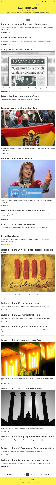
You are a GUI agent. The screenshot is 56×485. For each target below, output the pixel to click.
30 (41, 474)
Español (38, 482)
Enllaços (23, 482)
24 (24, 474)
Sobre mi (17, 482)
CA (36, 4)
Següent (46, 474)
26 (31, 474)
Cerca (53, 1)
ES (38, 4)
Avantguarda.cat (28, 8)
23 (20, 474)
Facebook (42, 1)
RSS (48, 1)
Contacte (28, 482)
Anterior (10, 474)
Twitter (45, 1)
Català (34, 482)
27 (34, 474)
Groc (9, 32)
